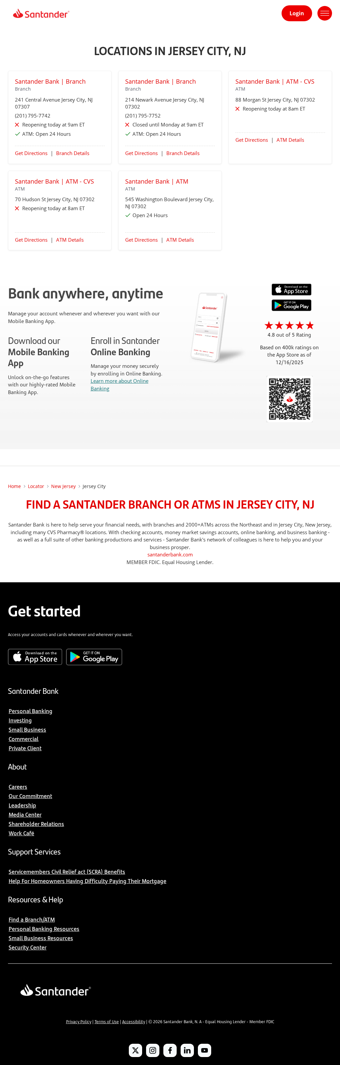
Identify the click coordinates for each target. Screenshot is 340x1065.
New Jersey (63, 486)
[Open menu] (324, 13)
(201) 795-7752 (143, 115)
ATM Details (290, 139)
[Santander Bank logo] (40, 13)
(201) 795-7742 (32, 115)
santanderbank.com (170, 554)
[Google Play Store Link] (291, 309)
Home (14, 486)
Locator (36, 486)
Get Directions (31, 153)
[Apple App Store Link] (291, 293)
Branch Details (72, 153)
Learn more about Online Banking (119, 384)
